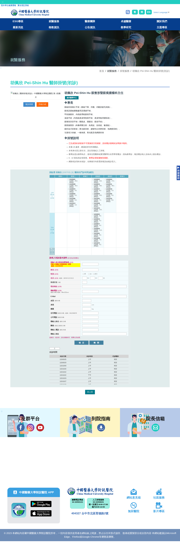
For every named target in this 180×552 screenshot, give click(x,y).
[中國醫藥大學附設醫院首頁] (29, 13)
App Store (41, 515)
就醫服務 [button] (54, 21)
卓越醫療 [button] (126, 21)
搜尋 (128, 12)
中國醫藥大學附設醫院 (90, 491)
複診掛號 (29, 104)
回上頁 (90, 392)
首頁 (101, 71)
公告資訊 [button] (90, 27)
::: (2, 2)
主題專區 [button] (162, 27)
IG (30, 427)
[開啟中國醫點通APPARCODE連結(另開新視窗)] (18, 510)
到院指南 (101, 427)
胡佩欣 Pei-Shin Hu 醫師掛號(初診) (151, 71)
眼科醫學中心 (72, 98)
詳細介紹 (42, 104)
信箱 (155, 427)
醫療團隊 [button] (90, 21)
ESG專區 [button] (18, 21)
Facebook (21, 427)
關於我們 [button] (162, 21)
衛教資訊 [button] (54, 27)
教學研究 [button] (126, 27)
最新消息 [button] (18, 27)
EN (148, 12)
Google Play (41, 505)
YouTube (40, 427)
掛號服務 (124, 71)
